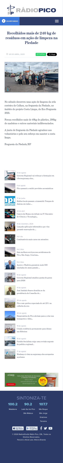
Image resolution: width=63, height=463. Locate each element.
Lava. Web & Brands (38, 440)
